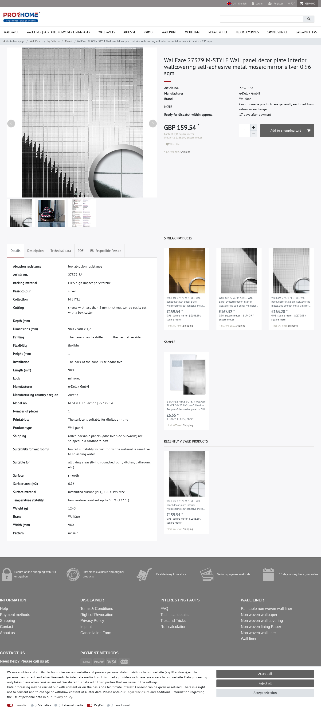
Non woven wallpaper (259, 615)
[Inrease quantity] (253, 127)
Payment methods (15, 615)
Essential (21, 705)
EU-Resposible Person (105, 251)
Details (15, 251)
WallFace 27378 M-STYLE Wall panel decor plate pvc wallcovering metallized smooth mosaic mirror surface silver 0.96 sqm (290, 302)
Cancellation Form (95, 633)
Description (35, 251)
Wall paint (169, 32)
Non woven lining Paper (261, 627)
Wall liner (248, 639)
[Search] (308, 19)
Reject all (265, 683)
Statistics (44, 705)
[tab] (15, 251)
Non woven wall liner (258, 633)
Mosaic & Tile (217, 32)
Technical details (174, 615)
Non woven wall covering (262, 621)
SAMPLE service (277, 32)
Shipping (185, 152)
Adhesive (129, 32)
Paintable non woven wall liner (266, 609)
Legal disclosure (137, 692)
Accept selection (265, 693)
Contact (6, 627)
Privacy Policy (92, 621)
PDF (80, 251)
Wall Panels (106, 32)
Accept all (265, 674)
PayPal (99, 705)
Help (4, 609)
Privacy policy (62, 697)
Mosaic (68, 41)
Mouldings (192, 32)
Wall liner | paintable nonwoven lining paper (58, 32)
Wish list (174, 144)
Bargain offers (306, 32)
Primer (148, 32)
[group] (186, 270)
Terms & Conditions (96, 609)
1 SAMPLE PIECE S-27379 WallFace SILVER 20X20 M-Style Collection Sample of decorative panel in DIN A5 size (186, 406)
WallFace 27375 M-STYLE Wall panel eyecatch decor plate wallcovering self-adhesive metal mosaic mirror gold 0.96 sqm (185, 302)
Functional (122, 705)
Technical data (61, 251)
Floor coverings (247, 32)
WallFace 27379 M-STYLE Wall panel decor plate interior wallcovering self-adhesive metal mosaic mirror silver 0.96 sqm (185, 505)
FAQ (164, 609)
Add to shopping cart (285, 130)
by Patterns (53, 41)
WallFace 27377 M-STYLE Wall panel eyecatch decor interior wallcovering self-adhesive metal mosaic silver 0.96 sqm (237, 302)
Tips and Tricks (173, 621)
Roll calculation (173, 627)
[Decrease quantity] (253, 134)
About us (7, 633)
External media (72, 705)
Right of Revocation (96, 615)
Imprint (86, 627)
